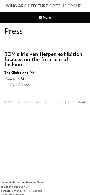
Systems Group (42, 6)
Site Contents (77, 102)
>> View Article (16, 84)
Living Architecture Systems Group (22, 182)
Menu (47, 17)
